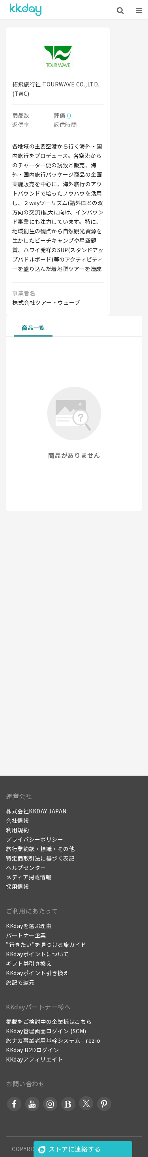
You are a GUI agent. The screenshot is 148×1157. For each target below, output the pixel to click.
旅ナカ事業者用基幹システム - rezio (53, 1040)
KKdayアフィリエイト (34, 1059)
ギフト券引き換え (29, 963)
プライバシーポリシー (34, 839)
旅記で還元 (20, 982)
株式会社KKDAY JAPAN (36, 811)
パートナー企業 (26, 935)
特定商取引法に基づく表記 (40, 858)
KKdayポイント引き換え (37, 973)
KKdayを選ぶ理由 (29, 926)
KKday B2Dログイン (32, 1050)
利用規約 (17, 830)
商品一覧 (33, 327)
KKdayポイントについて (37, 954)
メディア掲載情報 (28, 877)
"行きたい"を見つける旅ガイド (46, 944)
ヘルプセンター (26, 867)
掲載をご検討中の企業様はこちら (49, 1021)
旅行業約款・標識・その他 (40, 849)
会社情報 (17, 820)
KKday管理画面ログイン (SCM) (46, 1031)
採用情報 (17, 886)
